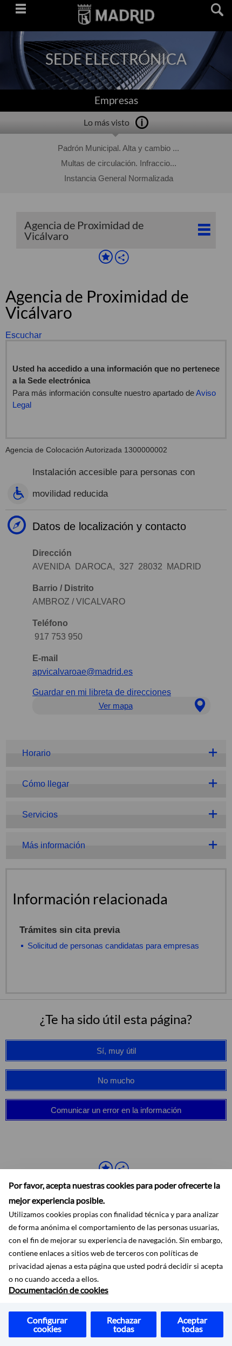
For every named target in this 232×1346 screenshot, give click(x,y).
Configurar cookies (47, 1324)
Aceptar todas (192, 1324)
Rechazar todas (124, 1324)
